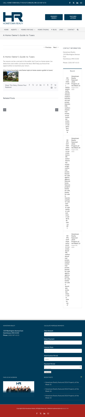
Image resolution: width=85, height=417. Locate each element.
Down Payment (49, 339)
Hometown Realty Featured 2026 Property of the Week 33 (75, 238)
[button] (77, 29)
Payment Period (49, 364)
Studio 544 (66, 408)
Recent (72, 71)
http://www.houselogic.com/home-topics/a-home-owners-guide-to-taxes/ (28, 70)
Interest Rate (48, 347)
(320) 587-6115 (13, 335)
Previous (48, 47)
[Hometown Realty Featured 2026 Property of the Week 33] (67, 234)
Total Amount (48, 331)
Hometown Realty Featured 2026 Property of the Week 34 (75, 143)
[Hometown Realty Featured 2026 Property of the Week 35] (67, 76)
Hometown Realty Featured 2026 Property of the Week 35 (75, 80)
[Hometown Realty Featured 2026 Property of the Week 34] (67, 138)
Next (55, 47)
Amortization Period (51, 355)
